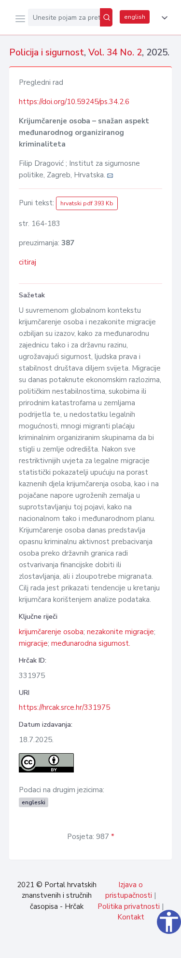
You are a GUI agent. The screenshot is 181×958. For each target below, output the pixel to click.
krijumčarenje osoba (51, 632)
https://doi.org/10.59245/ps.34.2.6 (74, 101)
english (134, 17)
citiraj (27, 262)
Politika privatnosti (128, 906)
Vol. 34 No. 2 (115, 52)
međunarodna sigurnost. (90, 643)
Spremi (102, 945)
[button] (162, 17)
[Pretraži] (106, 17)
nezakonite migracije (120, 632)
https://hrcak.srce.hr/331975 (64, 707)
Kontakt (130, 917)
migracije (33, 643)
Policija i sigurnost (46, 52)
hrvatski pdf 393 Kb (86, 203)
